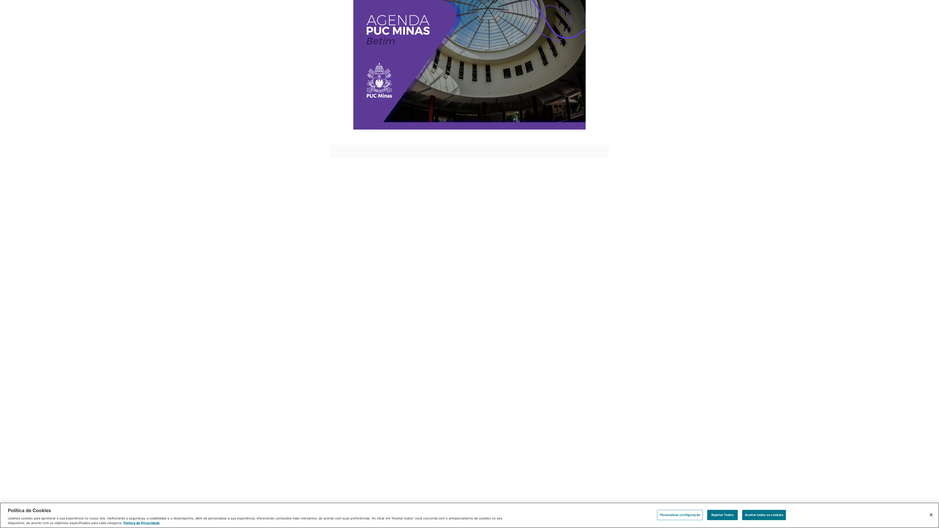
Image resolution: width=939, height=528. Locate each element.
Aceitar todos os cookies (764, 515)
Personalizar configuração (680, 515)
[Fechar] (931, 514)
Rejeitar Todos (722, 515)
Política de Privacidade (141, 523)
